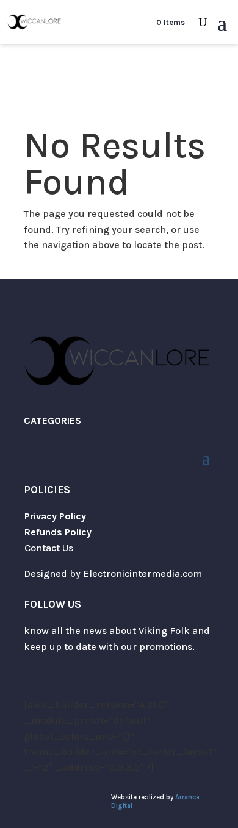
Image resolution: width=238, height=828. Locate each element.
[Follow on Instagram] (58, 682)
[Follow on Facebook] (82, 682)
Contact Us (48, 548)
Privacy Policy (55, 516)
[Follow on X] (33, 682)
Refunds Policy (58, 532)
